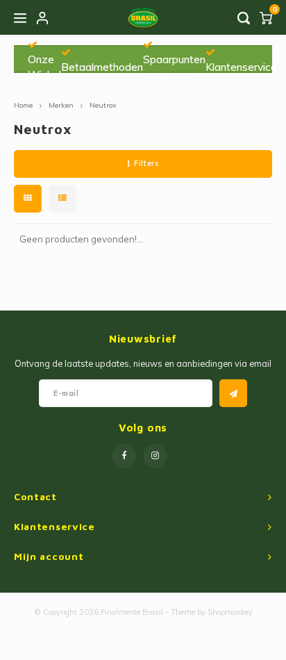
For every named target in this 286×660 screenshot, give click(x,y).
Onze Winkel (44, 66)
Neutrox (103, 105)
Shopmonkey (230, 612)
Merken (61, 105)
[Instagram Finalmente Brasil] (155, 456)
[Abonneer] (233, 393)
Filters (146, 163)
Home (23, 105)
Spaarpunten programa (174, 66)
